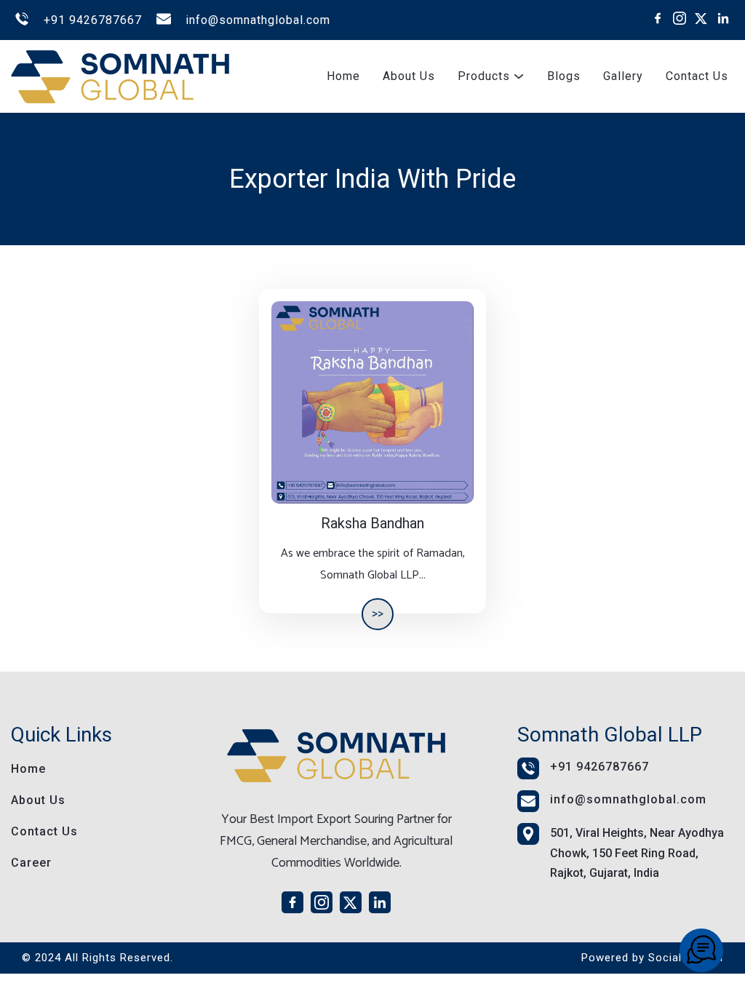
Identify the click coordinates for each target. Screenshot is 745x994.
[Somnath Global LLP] (701, 950)
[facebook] (658, 18)
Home (343, 76)
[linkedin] (723, 18)
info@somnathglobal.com (258, 20)
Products (484, 76)
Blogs (564, 76)
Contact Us (697, 76)
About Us (409, 76)
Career (31, 863)
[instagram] (679, 18)
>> (377, 614)
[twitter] (701, 18)
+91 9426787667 (93, 20)
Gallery (623, 76)
